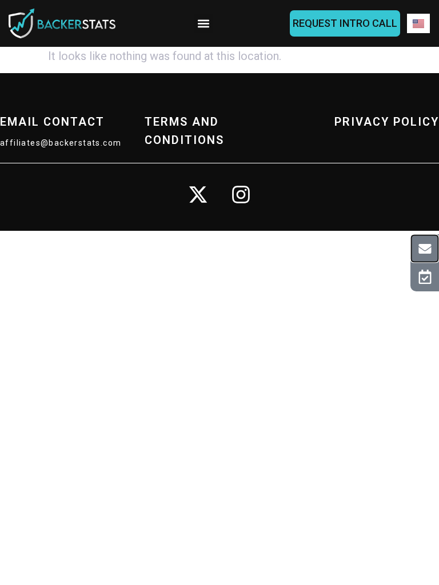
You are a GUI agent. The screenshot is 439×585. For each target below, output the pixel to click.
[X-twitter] (198, 195)
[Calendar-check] (424, 277)
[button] (203, 23)
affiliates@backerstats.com (60, 142)
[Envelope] (425, 248)
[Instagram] (241, 195)
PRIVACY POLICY (386, 122)
